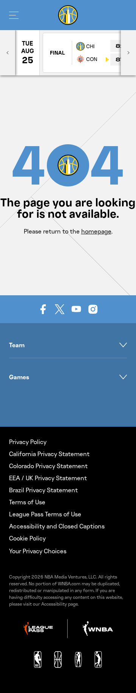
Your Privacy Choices (37, 551)
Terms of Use (27, 502)
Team (17, 345)
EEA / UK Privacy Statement (48, 478)
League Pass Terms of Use (45, 514)
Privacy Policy (27, 442)
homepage (96, 231)
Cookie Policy (27, 538)
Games (19, 377)
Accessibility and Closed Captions (57, 526)
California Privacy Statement (49, 454)
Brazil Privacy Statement (43, 490)
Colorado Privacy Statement (48, 466)
